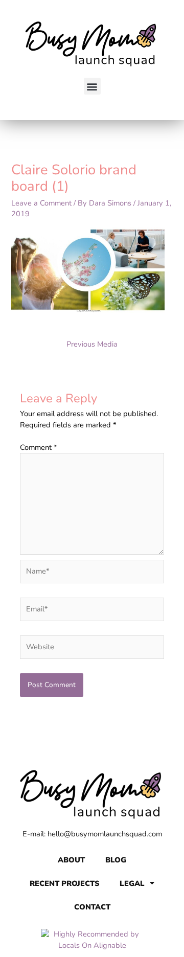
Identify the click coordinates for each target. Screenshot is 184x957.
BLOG (115, 860)
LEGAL (132, 883)
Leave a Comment (41, 203)
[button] (92, 86)
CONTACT (92, 907)
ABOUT (71, 860)
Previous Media (92, 344)
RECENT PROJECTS (64, 883)
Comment (38, 447)
